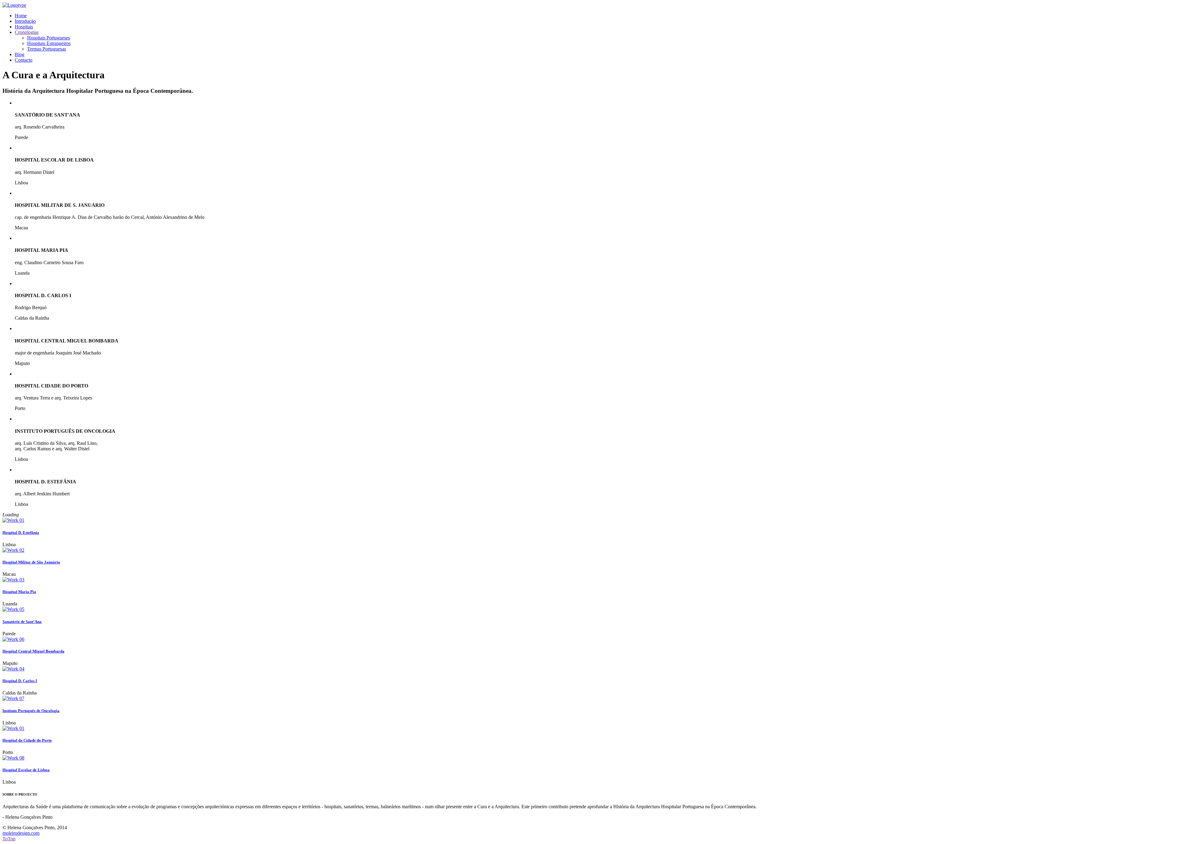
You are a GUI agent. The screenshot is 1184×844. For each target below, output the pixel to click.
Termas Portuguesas (46, 48)
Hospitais (24, 26)
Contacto (23, 60)
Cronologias (27, 32)
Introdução (25, 21)
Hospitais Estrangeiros (49, 43)
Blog (19, 54)
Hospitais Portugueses (48, 37)
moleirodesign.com (20, 833)
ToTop (8, 838)
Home (21, 15)
